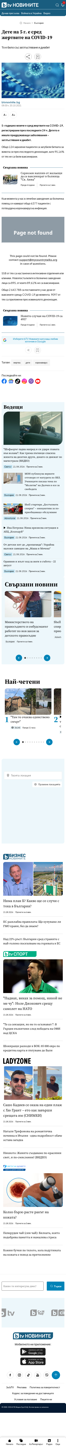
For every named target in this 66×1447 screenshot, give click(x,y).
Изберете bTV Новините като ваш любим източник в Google (35, 340)
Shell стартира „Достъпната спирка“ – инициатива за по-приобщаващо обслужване (42, 508)
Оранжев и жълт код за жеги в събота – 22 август (30, 563)
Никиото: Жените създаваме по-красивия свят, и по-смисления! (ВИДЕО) (32, 1155)
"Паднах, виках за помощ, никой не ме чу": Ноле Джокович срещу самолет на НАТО (32, 1003)
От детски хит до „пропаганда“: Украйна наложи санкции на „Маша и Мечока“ (29, 546)
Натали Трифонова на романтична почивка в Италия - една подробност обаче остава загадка (32, 1135)
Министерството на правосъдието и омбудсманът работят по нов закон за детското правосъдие (26, 629)
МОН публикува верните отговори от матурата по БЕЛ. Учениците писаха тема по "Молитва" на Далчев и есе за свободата (43, 481)
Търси (57, 1286)
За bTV (10, 1387)
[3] (62, 5)
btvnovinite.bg (11, 102)
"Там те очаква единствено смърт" (30, 719)
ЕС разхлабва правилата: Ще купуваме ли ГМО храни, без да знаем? (32, 924)
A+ (13, 114)
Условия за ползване (25, 1399)
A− (5, 114)
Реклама (21, 1387)
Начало (27, 23)
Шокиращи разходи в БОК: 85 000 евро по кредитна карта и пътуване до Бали (31, 1048)
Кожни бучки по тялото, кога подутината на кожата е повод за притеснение (32, 1252)
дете (28, 362)
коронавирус (41, 362)
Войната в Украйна (31, 13)
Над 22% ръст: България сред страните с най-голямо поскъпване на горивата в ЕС (31, 941)
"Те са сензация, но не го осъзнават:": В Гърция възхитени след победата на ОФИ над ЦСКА (31, 1028)
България (39, 23)
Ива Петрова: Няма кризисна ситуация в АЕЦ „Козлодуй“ (31, 529)
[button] (19, 658)
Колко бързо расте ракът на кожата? (26, 1214)
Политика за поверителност (45, 1387)
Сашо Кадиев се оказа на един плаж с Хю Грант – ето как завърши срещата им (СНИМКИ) (32, 1110)
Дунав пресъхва (10, 13)
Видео (46, 13)
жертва (16, 362)
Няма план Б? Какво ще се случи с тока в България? (31, 903)
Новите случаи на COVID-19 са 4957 (41, 317)
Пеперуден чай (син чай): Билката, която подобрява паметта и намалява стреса (31, 1235)
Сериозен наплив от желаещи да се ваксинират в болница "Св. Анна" (41, 176)
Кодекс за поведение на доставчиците (33, 1393)
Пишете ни (46, 1399)
